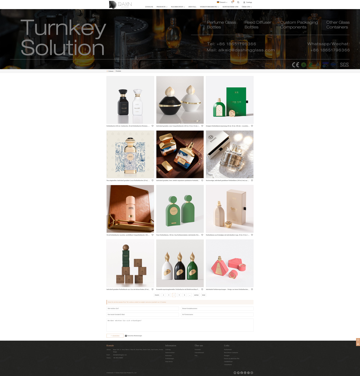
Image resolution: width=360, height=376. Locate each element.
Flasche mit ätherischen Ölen (231, 358)
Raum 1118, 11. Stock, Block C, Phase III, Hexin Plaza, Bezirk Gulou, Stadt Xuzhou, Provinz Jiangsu (138, 351)
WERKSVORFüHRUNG (208, 7)
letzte (203, 295)
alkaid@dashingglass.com (120, 355)
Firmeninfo (198, 349)
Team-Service (169, 361)
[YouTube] (235, 372)
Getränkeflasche (228, 361)
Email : (108, 355)
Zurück (157, 295)
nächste (196, 295)
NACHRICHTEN (177, 7)
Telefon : (108, 358)
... (189, 295)
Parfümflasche (228, 349)
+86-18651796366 (118, 358)
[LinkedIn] (245, 372)
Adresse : (108, 349)
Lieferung (168, 349)
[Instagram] (251, 372)
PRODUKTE (161, 7)
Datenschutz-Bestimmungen (134, 335)
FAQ (196, 355)
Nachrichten (168, 355)
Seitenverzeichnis (169, 352)
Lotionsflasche (228, 364)
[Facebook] (241, 372)
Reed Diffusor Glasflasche (231, 352)
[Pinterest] (248, 372)
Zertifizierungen (169, 358)
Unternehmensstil (199, 352)
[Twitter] (238, 372)
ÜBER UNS (246, 7)
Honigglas (226, 355)
